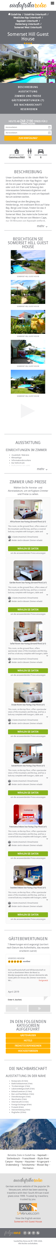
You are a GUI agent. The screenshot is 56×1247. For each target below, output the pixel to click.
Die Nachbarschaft (28, 104)
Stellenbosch (13, 1158)
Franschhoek (28, 1158)
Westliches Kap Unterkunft (27, 17)
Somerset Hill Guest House (28, 1221)
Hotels (28, 1040)
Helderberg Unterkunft (27, 24)
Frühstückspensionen (28, 1045)
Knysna (18, 1161)
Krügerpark (43, 1161)
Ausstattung (28, 91)
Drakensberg (12, 1164)
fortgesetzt (43, 980)
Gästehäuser (28, 1035)
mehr (41, 226)
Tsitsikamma (27, 1164)
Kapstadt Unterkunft (27, 21)
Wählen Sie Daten (28, 548)
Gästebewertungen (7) (28, 100)
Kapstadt (42, 1155)
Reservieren (29, 109)
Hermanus (28, 1168)
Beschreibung (28, 87)
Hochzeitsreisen (28, 1051)
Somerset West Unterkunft (28, 27)
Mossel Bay (42, 1164)
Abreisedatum (49, 133)
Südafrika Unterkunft (35, 14)
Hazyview (30, 1161)
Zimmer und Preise (28, 96)
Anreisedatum (49, 127)
